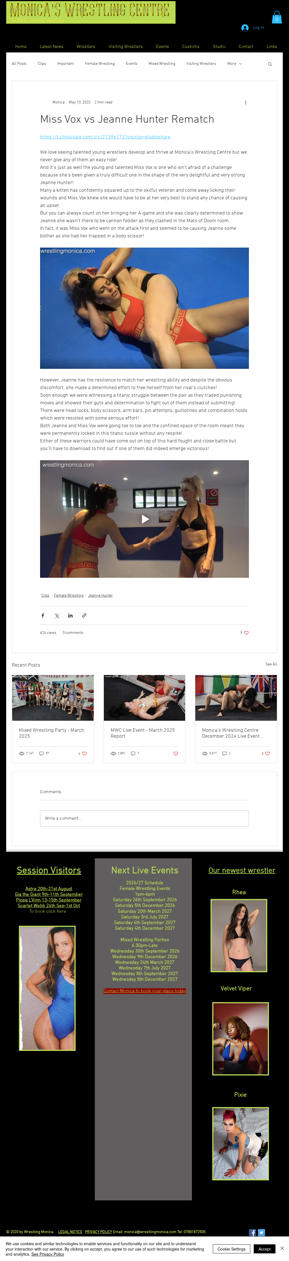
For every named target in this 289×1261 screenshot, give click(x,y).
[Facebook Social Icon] (252, 1232)
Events (131, 63)
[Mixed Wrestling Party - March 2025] (53, 698)
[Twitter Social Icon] (261, 1232)
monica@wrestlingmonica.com (150, 1232)
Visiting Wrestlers (201, 63)
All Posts (19, 63)
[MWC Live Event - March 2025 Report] (144, 698)
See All (271, 664)
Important (65, 63)
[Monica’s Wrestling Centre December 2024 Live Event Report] (236, 698)
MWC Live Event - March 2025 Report (143, 733)
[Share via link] (84, 615)
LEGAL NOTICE (70, 1232)
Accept (265, 1249)
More (231, 63)
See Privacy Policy (47, 1254)
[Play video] (144, 518)
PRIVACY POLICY (98, 1232)
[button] (277, 17)
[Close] (282, 1248)
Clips (42, 63)
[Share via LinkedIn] (70, 615)
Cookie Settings (232, 1249)
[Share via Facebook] (42, 615)
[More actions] (245, 102)
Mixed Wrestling (162, 63)
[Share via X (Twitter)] (56, 615)
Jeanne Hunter (100, 595)
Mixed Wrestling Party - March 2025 (51, 733)
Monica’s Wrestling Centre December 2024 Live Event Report (231, 733)
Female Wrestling (100, 63)
